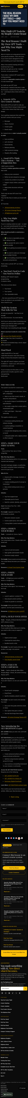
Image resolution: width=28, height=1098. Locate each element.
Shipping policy (4, 1090)
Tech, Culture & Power (6, 1041)
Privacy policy (4, 1087)
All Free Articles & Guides (7, 1050)
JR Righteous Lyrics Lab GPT (16, 611)
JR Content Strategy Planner (13, 210)
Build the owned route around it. (12, 945)
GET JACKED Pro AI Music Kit (13, 778)
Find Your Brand (14, 868)
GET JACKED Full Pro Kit (12, 776)
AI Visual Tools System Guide (15, 567)
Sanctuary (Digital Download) (13, 781)
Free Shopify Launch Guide (12, 659)
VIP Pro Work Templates (7, 1069)
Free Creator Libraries (6, 1009)
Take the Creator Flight (6, 1000)
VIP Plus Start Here (6, 1063)
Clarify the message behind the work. (13, 939)
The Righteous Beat (5, 1012)
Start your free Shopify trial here (12, 336)
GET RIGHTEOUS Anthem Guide (18, 785)
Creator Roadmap (5, 1003)
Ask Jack (20, 6)
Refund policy (4, 1085)
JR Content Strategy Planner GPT (17, 717)
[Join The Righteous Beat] (25, 988)
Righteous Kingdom (5, 1038)
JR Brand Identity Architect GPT (14, 657)
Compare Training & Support (8, 1031)
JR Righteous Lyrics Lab (11, 213)
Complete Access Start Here (8, 1066)
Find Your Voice (4, 1022)
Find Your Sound (5, 1019)
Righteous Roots (5, 1044)
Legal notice (3, 1096)
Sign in (2, 1076)
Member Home (4, 1057)
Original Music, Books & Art (8, 1047)
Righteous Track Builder (7, 1028)
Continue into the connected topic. (13, 931)
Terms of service (4, 1089)
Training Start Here (5, 1060)
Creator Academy (5, 1006)
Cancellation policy (5, 1094)
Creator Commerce (14, 872)
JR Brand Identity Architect (12, 207)
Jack (5, 6)
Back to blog (15, 797)
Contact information (5, 1092)
